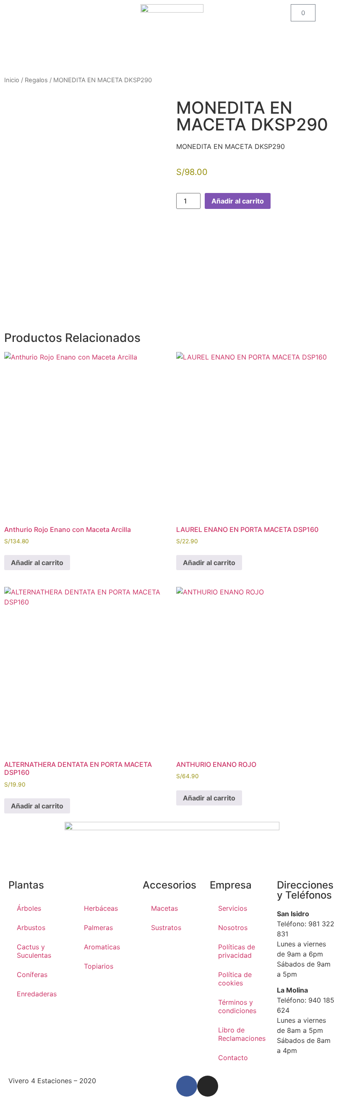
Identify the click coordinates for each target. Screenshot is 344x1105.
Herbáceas (101, 908)
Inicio (11, 80)
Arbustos (31, 927)
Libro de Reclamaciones (242, 1034)
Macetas (164, 908)
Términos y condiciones (237, 1006)
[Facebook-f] (186, 1086)
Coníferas (32, 974)
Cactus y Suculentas (34, 951)
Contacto (233, 1057)
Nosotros (233, 927)
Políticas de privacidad (236, 951)
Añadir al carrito (237, 201)
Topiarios (98, 966)
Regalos (36, 80)
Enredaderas (37, 994)
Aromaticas (102, 947)
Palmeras (98, 927)
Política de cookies (235, 978)
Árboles (29, 908)
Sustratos (166, 927)
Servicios (232, 908)
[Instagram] (207, 1086)
